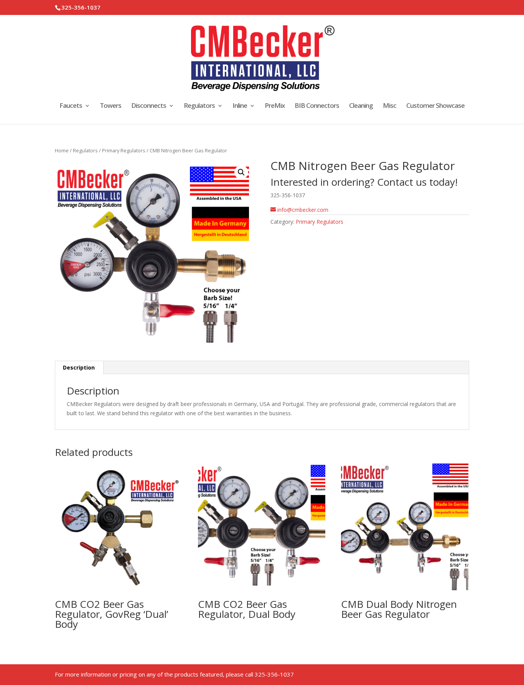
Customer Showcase (435, 106)
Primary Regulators (123, 150)
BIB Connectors (317, 106)
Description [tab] (79, 367)
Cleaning (361, 106)
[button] (241, 172)
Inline (239, 106)
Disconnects (148, 106)
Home (62, 150)
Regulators (199, 106)
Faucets (70, 106)
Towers (110, 106)
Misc (389, 106)
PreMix (275, 106)
